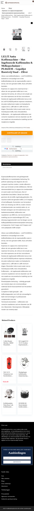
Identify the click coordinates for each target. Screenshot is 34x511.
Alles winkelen (5, 478)
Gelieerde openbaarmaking (9, 499)
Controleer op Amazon (17, 133)
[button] (32, 23)
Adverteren (4, 486)
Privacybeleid (5, 494)
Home (3, 8)
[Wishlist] (28, 2)
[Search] (24, 2)
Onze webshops (6, 483)
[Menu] (2, 2)
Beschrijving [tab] (7, 164)
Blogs (3, 481)
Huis (2, 476)
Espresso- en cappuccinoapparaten (12, 10)
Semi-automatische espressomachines (13, 13)
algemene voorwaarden (8, 496)
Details (28, 127)
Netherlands (13, 149)
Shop (10, 8)
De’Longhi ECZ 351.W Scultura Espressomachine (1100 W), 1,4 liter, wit (24, 344)
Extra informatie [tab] (7, 167)
